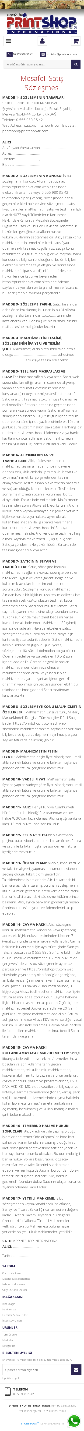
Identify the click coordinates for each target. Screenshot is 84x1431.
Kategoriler (8, 1345)
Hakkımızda (9, 1309)
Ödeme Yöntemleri (13, 1273)
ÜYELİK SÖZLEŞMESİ (29, 1411)
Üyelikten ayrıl (10, 1378)
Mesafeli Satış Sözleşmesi (16, 1278)
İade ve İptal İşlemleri (14, 1284)
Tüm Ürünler (10, 1334)
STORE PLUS (30, 1423)
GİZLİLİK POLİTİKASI (55, 1411)
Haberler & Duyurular (15, 1315)
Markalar (7, 1340)
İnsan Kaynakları (12, 1320)
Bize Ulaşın (8, 1304)
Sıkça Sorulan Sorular (14, 1290)
